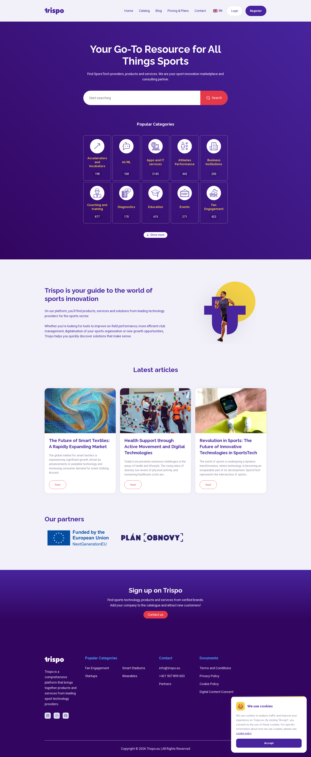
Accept (269, 743)
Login (234, 11)
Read (57, 484)
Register (256, 11)
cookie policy (243, 733)
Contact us (155, 615)
